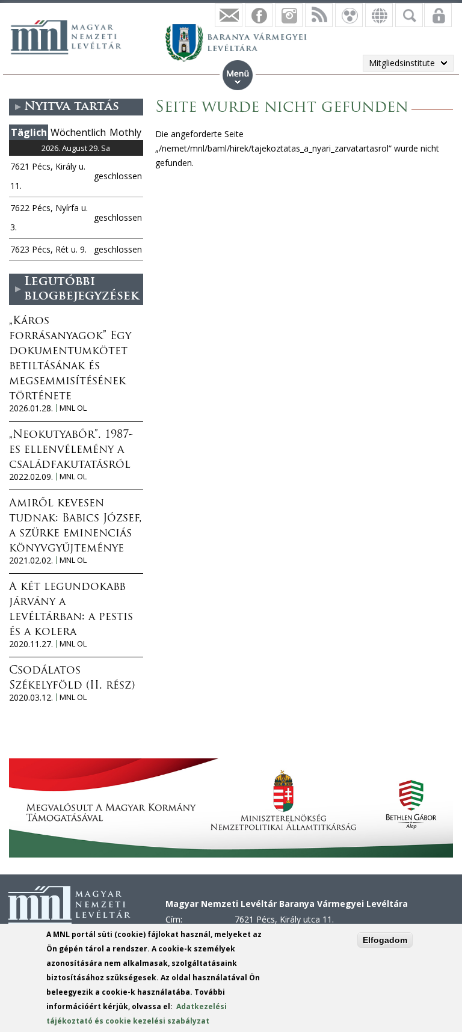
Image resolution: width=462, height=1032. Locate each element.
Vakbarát (349, 15)
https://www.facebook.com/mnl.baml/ (259, 15)
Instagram (289, 15)
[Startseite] (72, 35)
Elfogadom (385, 940)
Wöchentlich (78, 132)
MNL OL (73, 408)
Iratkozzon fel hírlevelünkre (228, 15)
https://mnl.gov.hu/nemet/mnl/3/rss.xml (319, 15)
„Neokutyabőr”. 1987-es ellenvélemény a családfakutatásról (71, 450)
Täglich (29, 132)
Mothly (125, 132)
